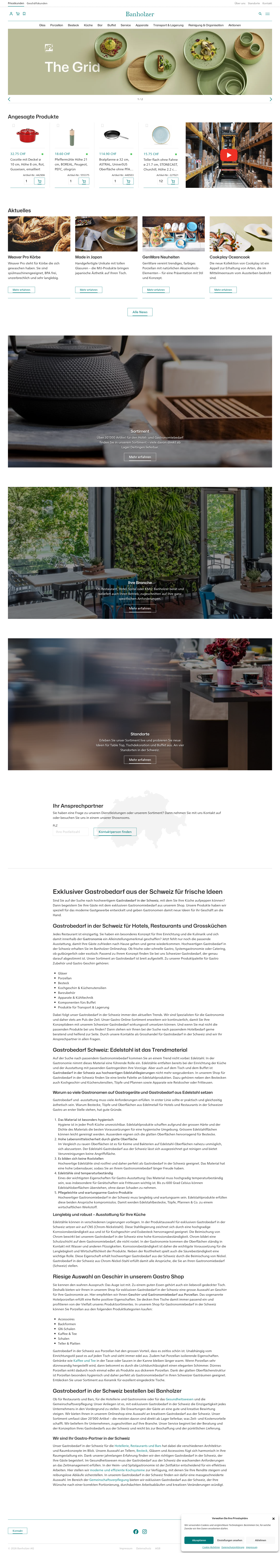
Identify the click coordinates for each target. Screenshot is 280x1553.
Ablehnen (260, 1540)
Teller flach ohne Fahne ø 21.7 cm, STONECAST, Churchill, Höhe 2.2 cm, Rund (161, 167)
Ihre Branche (140, 582)
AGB (157, 1548)
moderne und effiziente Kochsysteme (117, 1470)
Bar (100, 25)
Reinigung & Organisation (206, 25)
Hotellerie (122, 1446)
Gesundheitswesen (179, 1399)
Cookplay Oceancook (230, 257)
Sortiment (140, 431)
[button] (273, 1518)
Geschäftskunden (37, 3)
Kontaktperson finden (115, 832)
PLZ (55, 825)
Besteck (73, 25)
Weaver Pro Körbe (24, 257)
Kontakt (267, 3)
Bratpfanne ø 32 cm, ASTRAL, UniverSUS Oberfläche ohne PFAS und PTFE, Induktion (115, 167)
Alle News (140, 312)
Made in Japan (88, 257)
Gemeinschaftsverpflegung (109, 1480)
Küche (88, 25)
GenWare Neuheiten (161, 257)
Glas (42, 25)
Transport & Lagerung (168, 25)
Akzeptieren (199, 1540)
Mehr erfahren (21, 290)
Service (126, 25)
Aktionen (234, 25)
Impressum (251, 1547)
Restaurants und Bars (145, 1446)
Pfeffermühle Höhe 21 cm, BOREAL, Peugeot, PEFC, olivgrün (71, 164)
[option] (140, 62)
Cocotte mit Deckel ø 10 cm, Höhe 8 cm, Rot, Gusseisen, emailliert (27, 164)
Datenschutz (143, 1548)
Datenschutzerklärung (233, 1547)
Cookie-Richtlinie (211, 1547)
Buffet (111, 25)
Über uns (240, 3)
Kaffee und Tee (84, 1360)
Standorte (254, 3)
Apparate (142, 25)
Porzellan (56, 25)
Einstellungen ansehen (229, 1540)
